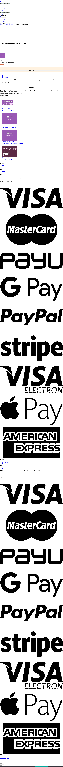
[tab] (32, 74)
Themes (4, 7)
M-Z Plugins (4, 6)
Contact (3, 171)
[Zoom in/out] (0, 764)
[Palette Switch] (31, 1)
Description (4, 74)
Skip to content (2, 0)
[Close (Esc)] (3, 764)
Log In (4, 8)
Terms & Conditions (5, 462)
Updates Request (5, 77)
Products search (4, 23)
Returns (3, 461)
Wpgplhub (2, 24)
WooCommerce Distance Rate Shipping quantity (8, 62)
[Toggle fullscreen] (1, 764)
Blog (3, 468)
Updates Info (4, 76)
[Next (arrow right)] (1, 763)
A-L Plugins (4, 18)
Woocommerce (13, 24)
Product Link (4, 75)
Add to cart (2, 64)
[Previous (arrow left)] (0, 763)
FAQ (3, 165)
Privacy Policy (4, 167)
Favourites (4, 467)
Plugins (5, 24)
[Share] (2, 764)
